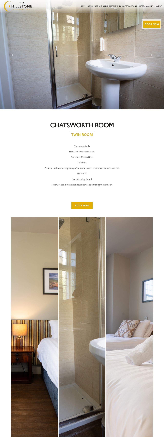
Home (82, 6)
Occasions (113, 6)
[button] (12, 54)
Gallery (149, 6)
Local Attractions (128, 6)
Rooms (89, 6)
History (141, 6)
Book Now (152, 24)
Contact (158, 6)
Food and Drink (101, 6)
